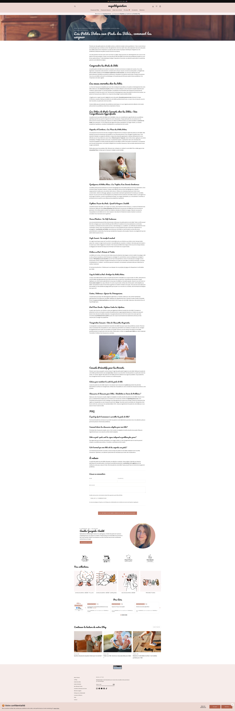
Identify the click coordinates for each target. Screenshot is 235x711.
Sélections (141, 10)
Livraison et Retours (78, 695)
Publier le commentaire (99, 498)
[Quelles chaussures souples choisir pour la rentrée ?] (88, 641)
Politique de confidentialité (110, 502)
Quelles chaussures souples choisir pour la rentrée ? (88, 656)
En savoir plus (86, 542)
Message (92, 485)
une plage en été (141, 255)
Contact (75, 699)
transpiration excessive (96, 326)
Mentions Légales (77, 690)
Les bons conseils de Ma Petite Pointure (86, 28)
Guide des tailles (77, 682)
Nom (90, 478)
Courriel (121, 478)
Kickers (142, 245)
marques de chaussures (134, 90)
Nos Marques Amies (78, 686)
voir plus (94, 607)
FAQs (75, 697)
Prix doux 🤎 (127, 10)
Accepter (215, 707)
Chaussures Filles (95, 10)
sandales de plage (123, 267)
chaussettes (92, 212)
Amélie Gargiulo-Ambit (78, 30)
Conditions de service (123, 502)
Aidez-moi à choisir (117, 10)
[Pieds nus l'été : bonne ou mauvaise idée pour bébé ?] (117, 641)
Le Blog (75, 679)
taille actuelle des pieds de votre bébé (111, 141)
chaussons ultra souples (123, 231)
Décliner (227, 707)
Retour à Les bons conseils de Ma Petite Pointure (118, 513)
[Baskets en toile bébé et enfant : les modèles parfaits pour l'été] (147, 641)
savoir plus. (56, 708)
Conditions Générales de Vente (80, 688)
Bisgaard (93, 246)
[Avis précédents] (85, 608)
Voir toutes (156, 627)
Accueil (75, 28)
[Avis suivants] (160, 608)
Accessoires (135, 10)
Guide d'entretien (77, 684)
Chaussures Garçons (106, 10)
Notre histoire (77, 677)
